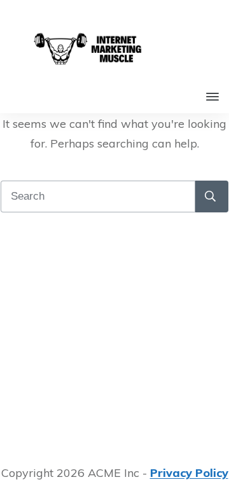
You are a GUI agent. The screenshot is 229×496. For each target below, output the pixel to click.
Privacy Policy (189, 472)
